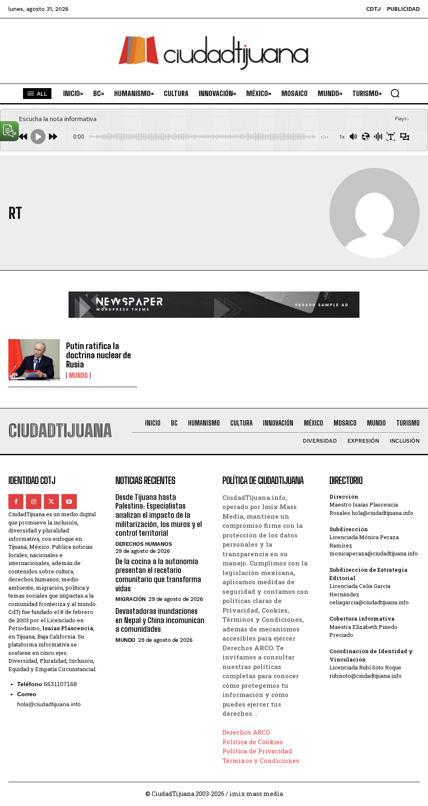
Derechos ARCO (246, 732)
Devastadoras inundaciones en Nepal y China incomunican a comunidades (159, 620)
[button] (395, 93)
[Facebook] (15, 501)
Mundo (78, 375)
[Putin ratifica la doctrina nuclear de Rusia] (34, 359)
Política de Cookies (252, 742)
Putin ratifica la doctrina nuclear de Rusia (98, 355)
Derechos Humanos (143, 544)
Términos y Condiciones (260, 760)
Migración (130, 599)
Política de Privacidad (257, 751)
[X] (51, 501)
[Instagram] (33, 501)
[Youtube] (68, 501)
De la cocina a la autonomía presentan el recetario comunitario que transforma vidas (158, 575)
